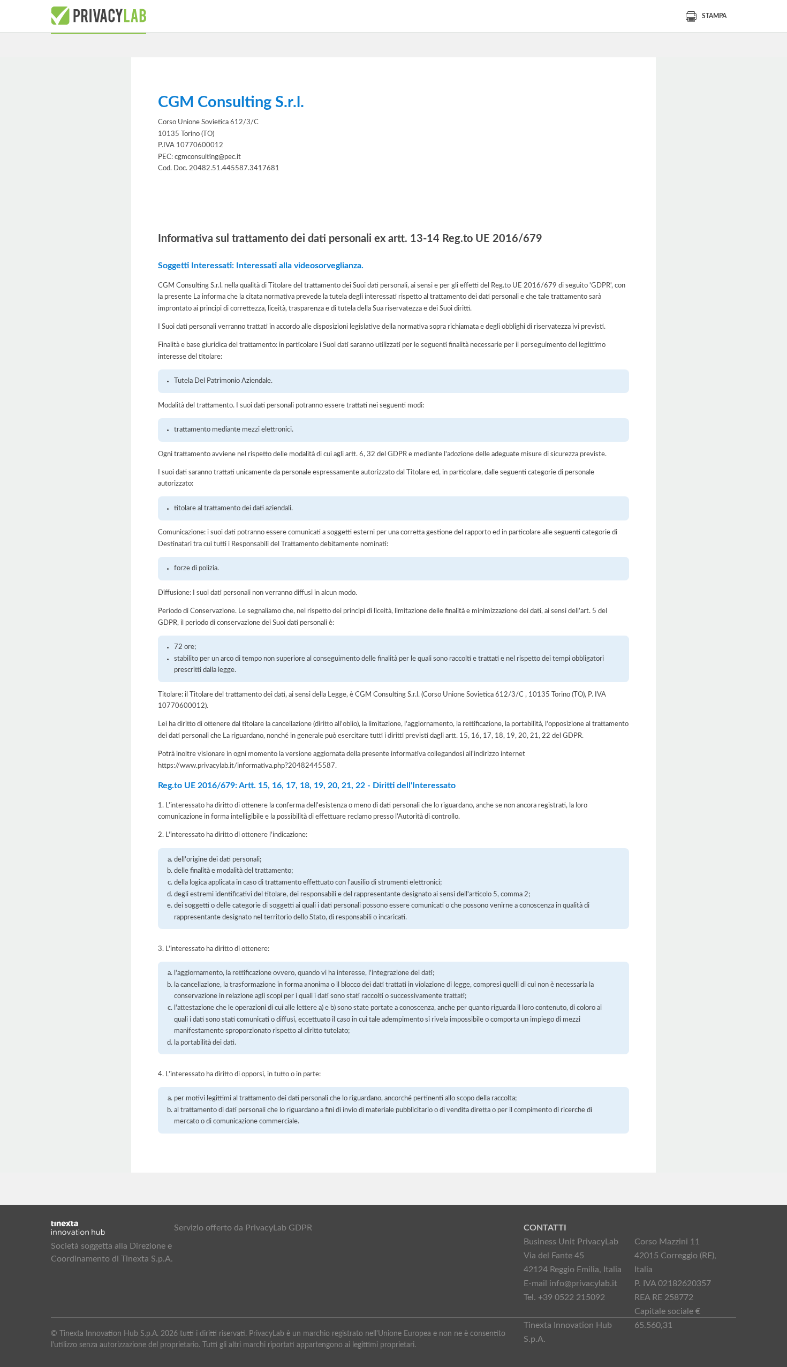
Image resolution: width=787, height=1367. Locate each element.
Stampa (714, 16)
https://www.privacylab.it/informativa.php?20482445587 (246, 765)
